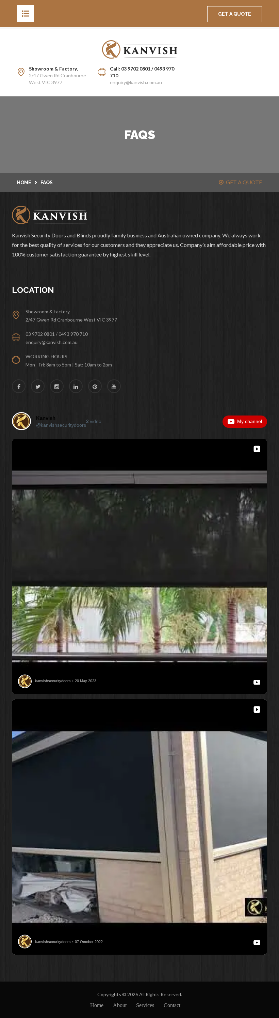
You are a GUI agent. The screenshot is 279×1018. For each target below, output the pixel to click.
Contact (172, 1005)
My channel (249, 421)
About (120, 1005)
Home (24, 182)
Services (145, 1005)
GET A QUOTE (234, 14)
